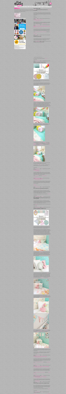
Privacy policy (24, 200)
